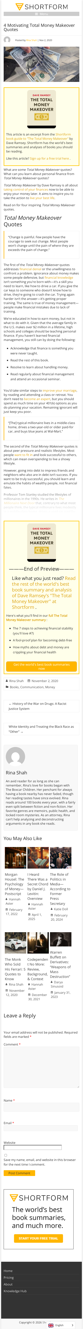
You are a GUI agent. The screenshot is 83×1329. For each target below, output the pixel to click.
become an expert (37, 399)
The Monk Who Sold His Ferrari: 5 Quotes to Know (15, 969)
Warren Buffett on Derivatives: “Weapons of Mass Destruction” (60, 964)
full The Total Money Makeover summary (36, 617)
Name (9, 1100)
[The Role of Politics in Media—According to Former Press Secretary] (60, 849)
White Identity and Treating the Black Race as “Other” (41, 729)
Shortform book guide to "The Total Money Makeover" (38, 136)
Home (8, 1271)
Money (50, 687)
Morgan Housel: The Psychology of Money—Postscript (14, 884)
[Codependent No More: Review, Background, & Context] (38, 934)
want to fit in (23, 455)
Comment (12, 1044)
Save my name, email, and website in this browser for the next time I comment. (40, 1162)
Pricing (9, 1277)
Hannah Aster (13, 901)
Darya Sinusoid (57, 984)
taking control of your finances (26, 189)
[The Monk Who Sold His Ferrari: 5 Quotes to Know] (15, 934)
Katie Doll (61, 909)
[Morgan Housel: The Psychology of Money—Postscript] (15, 849)
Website (9, 1143)
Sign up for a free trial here (50, 158)
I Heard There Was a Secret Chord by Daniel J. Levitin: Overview (37, 886)
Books (14, 687)
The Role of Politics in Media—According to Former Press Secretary (60, 889)
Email (9, 1123)
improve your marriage (59, 390)
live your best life (42, 198)
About (8, 1284)
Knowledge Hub (15, 1291)
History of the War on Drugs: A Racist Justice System (37, 706)
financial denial (30, 269)
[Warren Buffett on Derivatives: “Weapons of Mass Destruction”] (60, 934)
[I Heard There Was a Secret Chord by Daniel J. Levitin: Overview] (38, 849)
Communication (32, 687)
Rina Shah (31, 40)
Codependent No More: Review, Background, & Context (37, 969)
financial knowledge (59, 277)
